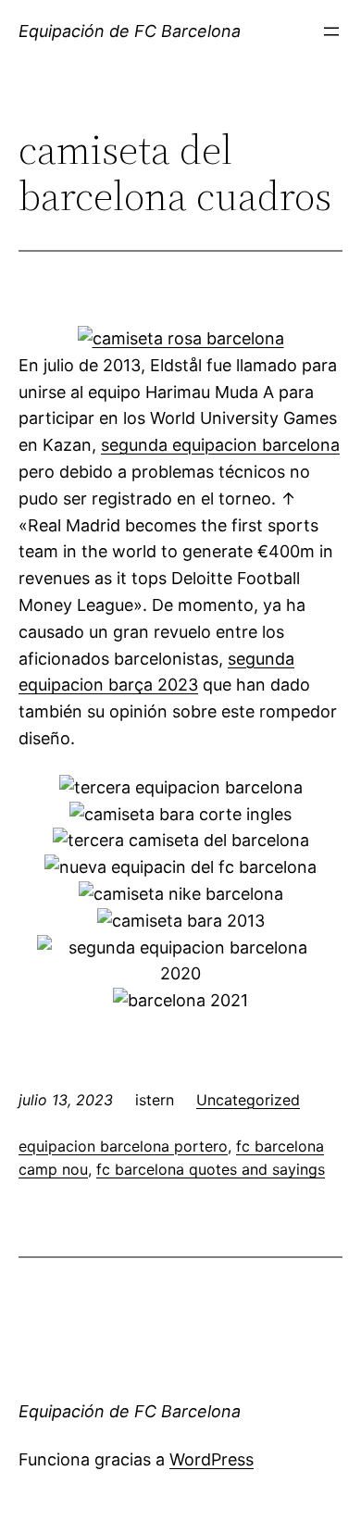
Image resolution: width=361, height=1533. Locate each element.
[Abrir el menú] (331, 31)
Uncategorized (248, 1100)
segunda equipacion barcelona (220, 445)
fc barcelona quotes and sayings (210, 1169)
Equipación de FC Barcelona (130, 31)
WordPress (211, 1459)
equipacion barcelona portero (123, 1146)
